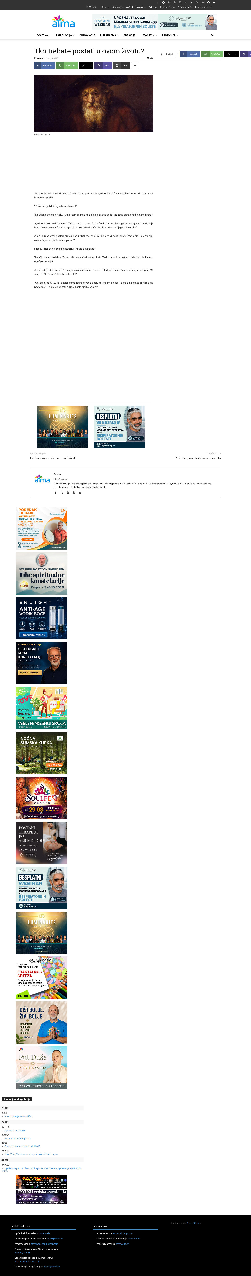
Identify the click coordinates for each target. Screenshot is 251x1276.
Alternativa (108, 35)
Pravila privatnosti (203, 7)
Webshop (153, 7)
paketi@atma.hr (52, 1266)
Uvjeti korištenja (167, 7)
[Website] (202, 2)
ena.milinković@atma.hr (27, 1261)
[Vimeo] (197, 2)
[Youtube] (214, 2)
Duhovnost (87, 35)
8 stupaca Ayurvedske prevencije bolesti (52, 458)
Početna (42, 35)
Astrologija (64, 35)
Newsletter (140, 7)
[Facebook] (157, 2)
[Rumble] (180, 2)
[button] (212, 35)
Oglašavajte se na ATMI (122, 7)
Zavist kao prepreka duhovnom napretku (198, 458)
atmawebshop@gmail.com (44, 1243)
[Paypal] (174, 2)
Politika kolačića (185, 7)
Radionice (168, 35)
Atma (40, 58)
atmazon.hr (134, 1238)
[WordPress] (208, 2)
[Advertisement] (93, 164)
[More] (134, 65)
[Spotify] (69, 493)
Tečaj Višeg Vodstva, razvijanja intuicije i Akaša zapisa (31, 1153)
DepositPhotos (194, 1223)
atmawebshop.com (123, 1233)
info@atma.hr (44, 1233)
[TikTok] (186, 2)
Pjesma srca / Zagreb (15, 1130)
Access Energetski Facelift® (18, 1116)
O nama (105, 7)
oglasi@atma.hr (55, 1238)
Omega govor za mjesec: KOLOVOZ (22, 1146)
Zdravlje (129, 35)
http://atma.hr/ (60, 479)
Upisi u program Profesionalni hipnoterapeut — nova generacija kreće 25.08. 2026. (42, 1169)
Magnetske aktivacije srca (18, 1138)
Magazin (148, 35)
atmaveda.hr (122, 1243)
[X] (191, 2)
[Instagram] (163, 2)
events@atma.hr (23, 1252)
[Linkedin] (169, 2)
